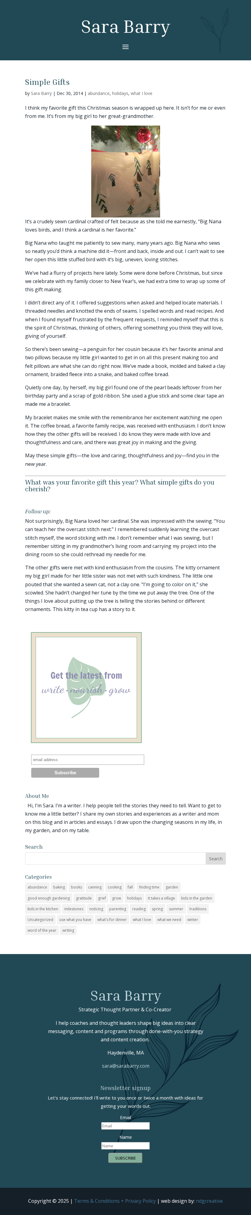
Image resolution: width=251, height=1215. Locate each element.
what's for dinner (112, 919)
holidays (120, 93)
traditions (197, 908)
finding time (149, 887)
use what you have (75, 919)
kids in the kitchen (43, 908)
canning (95, 887)
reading (139, 908)
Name (125, 1137)
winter (192, 919)
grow (116, 898)
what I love (141, 93)
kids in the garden (196, 898)
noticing (96, 908)
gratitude (84, 898)
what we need (169, 919)
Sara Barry (41, 93)
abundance (99, 93)
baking (59, 887)
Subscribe (125, 1158)
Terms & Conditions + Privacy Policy (115, 1201)
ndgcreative (209, 1201)
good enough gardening (49, 898)
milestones (73, 908)
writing (68, 930)
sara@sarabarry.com (125, 1065)
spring (157, 908)
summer (176, 908)
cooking (115, 887)
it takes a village (161, 898)
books (76, 887)
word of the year (42, 930)
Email (125, 1117)
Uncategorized (40, 919)
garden (172, 887)
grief (102, 898)
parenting (117, 908)
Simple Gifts (47, 82)
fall (130, 887)
